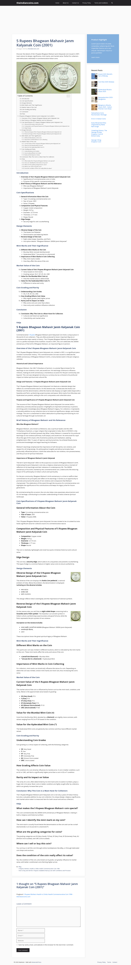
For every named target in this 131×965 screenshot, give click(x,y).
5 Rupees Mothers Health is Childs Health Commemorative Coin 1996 (39, 868)
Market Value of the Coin (29, 107)
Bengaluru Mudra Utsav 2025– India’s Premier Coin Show (105, 107)
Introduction (25, 98)
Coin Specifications (27, 101)
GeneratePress (36, 962)
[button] (112, 3)
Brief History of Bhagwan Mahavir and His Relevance (37, 120)
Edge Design (28, 128)
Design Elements (27, 103)
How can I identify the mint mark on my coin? (36, 163)
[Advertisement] (65, 19)
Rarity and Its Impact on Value (32, 155)
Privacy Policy (86, 3)
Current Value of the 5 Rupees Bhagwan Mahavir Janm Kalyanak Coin (42, 143)
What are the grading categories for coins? (36, 164)
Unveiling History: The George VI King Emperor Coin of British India (99, 133)
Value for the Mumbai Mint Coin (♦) (33, 145)
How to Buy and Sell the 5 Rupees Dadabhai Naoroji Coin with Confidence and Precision (45, 870)
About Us (66, 3)
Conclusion (25, 112)
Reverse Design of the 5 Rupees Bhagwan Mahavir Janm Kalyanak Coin (43, 134)
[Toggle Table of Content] (67, 96)
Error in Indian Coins (98, 119)
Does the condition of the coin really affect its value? (38, 168)
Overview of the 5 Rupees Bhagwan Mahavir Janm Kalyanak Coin (40, 118)
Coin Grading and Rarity (29, 109)
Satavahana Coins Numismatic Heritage (99, 114)
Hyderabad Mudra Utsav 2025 (105, 90)
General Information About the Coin (34, 124)
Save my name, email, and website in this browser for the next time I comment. (46, 945)
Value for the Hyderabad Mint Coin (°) (34, 147)
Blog (20, 866)
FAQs (23, 114)
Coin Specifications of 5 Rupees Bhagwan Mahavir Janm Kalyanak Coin (42, 122)
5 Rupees (32, 335)
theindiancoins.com (27, 2)
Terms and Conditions (101, 3)
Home (57, 3)
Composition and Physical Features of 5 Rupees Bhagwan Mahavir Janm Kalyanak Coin (47, 126)
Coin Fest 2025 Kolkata (106, 82)
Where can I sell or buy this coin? (33, 166)
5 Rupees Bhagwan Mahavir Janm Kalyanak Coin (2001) (36, 116)
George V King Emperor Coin (96, 141)
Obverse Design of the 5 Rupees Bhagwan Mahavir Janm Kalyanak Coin (43, 132)
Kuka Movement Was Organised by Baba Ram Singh (98, 124)
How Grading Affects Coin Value (33, 153)
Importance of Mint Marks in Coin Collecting (36, 139)
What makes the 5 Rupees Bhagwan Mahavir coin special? (40, 161)
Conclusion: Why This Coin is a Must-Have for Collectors (38, 157)
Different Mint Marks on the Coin (33, 138)
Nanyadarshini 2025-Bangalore (105, 98)
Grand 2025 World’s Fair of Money (105, 75)
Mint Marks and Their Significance (32, 105)
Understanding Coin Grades (32, 151)
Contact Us (75, 3)
